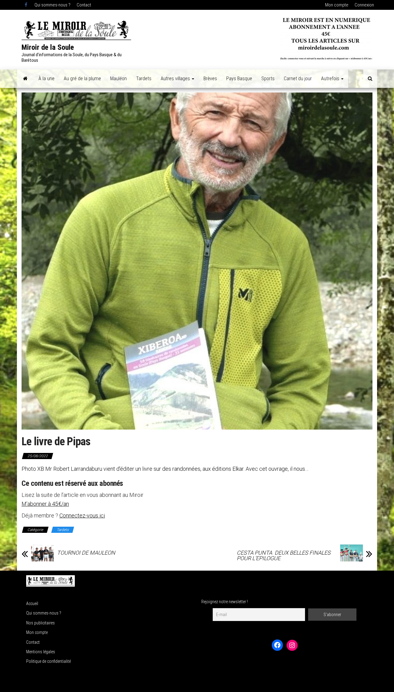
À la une (46, 78)
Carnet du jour (298, 78)
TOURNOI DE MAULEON (86, 553)
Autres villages (176, 78)
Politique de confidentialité (48, 661)
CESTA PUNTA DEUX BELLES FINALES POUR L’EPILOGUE (284, 555)
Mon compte (336, 5)
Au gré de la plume (82, 78)
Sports (268, 78)
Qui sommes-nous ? (52, 5)
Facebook (26, 5)
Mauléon (118, 78)
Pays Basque (239, 78)
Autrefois (330, 78)
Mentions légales (40, 651)
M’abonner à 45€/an (45, 504)
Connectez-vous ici (82, 515)
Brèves (210, 78)
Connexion (364, 5)
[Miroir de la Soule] (25, 78)
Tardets (143, 78)
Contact (84, 5)
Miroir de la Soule (48, 47)
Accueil (32, 603)
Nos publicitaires (40, 622)
